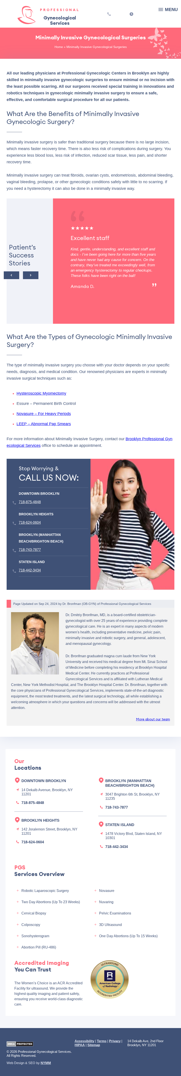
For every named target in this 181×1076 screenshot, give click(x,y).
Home (59, 47)
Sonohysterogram (35, 936)
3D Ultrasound (110, 925)
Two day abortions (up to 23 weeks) (50, 902)
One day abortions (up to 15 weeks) (128, 936)
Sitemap (93, 1045)
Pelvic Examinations (115, 913)
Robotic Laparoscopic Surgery (45, 891)
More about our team (153, 719)
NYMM (46, 1063)
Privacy (115, 1041)
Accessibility (84, 1041)
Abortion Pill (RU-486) (38, 947)
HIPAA (80, 1045)
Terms (101, 1041)
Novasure (106, 891)
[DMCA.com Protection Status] (20, 1044)
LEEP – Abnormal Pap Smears (44, 424)
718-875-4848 (30, 502)
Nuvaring (106, 902)
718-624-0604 (30, 522)
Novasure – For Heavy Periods (44, 413)
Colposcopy (30, 925)
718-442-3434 (30, 570)
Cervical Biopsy (33, 913)
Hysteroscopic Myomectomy (41, 393)
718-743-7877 (30, 550)
